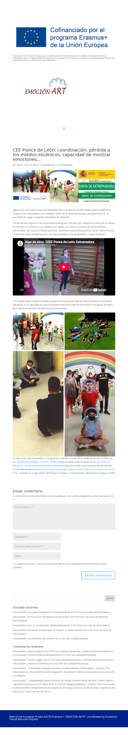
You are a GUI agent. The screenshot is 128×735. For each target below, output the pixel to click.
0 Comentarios (65, 164)
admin (20, 164)
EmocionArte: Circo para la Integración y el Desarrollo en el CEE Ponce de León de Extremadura (61, 612)
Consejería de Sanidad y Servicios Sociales (36, 461)
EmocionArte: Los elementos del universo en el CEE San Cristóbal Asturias (50, 638)
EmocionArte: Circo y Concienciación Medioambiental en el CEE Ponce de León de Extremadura (61, 625)
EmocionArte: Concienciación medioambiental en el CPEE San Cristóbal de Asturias (54, 654)
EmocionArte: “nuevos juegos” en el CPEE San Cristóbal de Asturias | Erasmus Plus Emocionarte (61, 651)
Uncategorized (48, 164)
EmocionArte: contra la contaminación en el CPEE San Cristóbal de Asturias (51, 663)
